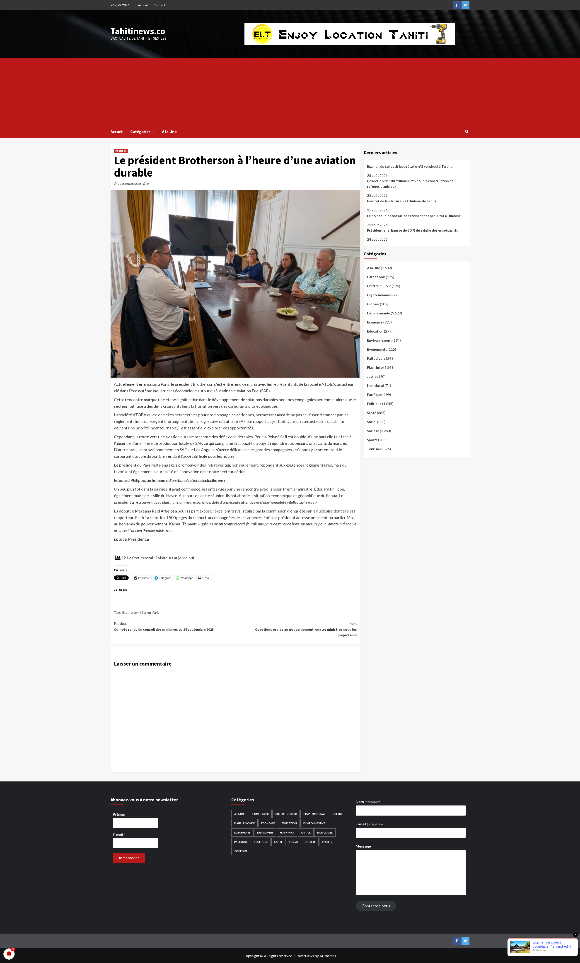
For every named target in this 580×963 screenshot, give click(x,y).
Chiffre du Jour (379, 286)
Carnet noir (376, 277)
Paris (155, 612)
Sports (372, 440)
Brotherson (130, 612)
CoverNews (304, 955)
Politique (121, 150)
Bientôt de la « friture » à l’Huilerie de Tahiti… (402, 201)
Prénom (119, 814)
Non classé (375, 385)
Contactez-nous (376, 905)
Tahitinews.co (138, 31)
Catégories (140, 131)
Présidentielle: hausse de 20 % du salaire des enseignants (412, 230)
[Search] (467, 131)
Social (371, 422)
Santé (371, 413)
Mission (145, 612)
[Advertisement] (290, 91)
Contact (159, 5)
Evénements (377, 349)
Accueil (143, 5)
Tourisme (374, 449)
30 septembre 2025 (130, 183)
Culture (373, 304)
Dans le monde (378, 313)
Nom (368, 801)
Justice (372, 376)
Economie (375, 322)
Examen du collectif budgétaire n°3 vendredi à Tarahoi (410, 166)
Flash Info (375, 367)
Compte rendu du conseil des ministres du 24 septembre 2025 (164, 626)
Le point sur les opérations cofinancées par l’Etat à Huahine (414, 216)
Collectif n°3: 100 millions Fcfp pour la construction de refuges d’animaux (410, 184)
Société (373, 431)
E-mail (119, 834)
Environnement (379, 340)
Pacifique (374, 395)
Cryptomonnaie (379, 295)
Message (363, 846)
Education (375, 331)
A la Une (169, 131)
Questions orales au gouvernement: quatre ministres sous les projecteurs (306, 629)
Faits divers (376, 358)
